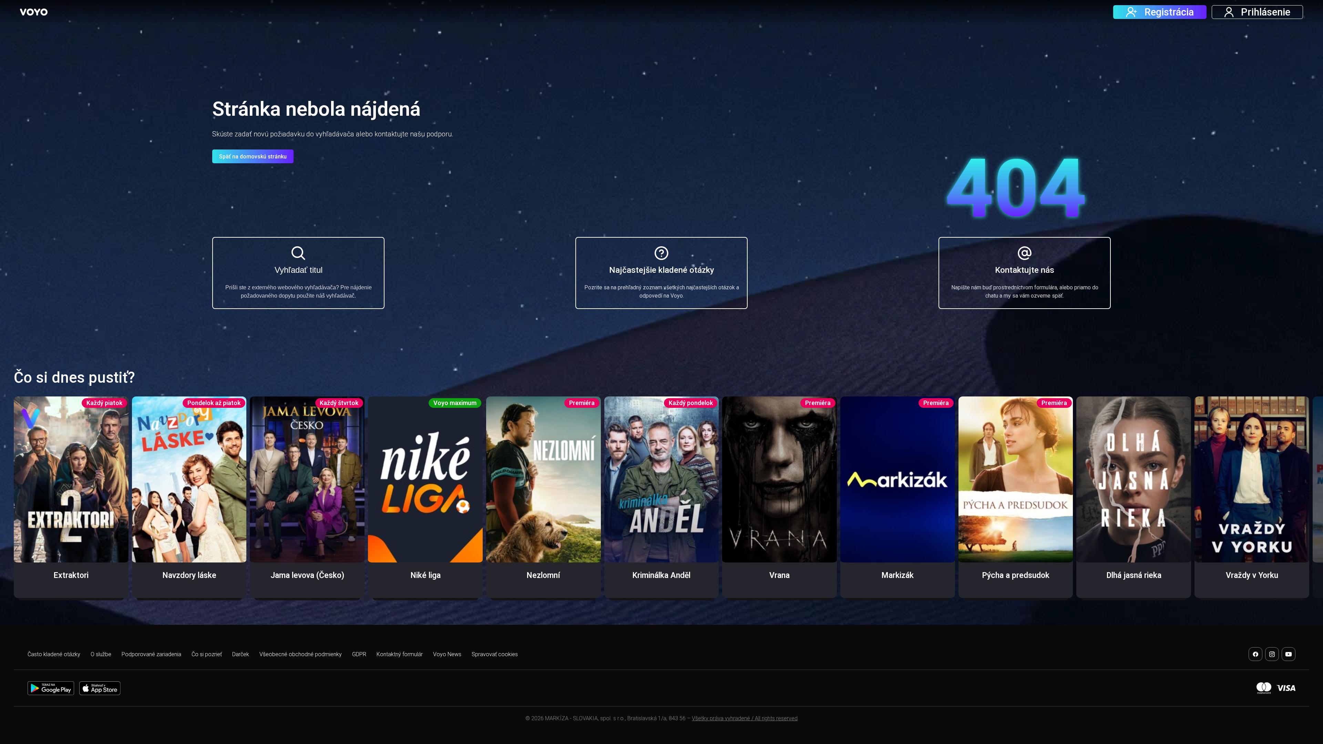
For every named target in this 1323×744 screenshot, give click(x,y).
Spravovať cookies (495, 654)
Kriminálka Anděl (661, 575)
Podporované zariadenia (151, 654)
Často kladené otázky (54, 654)
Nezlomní (543, 575)
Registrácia (1169, 12)
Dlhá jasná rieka (1133, 575)
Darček (240, 654)
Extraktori (71, 575)
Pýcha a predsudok (1015, 575)
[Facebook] (1255, 654)
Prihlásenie (1265, 12)
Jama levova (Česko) (307, 575)
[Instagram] (1272, 654)
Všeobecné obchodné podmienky (300, 654)
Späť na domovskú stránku (253, 156)
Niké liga (425, 575)
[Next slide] (1304, 502)
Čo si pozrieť (207, 654)
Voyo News (447, 654)
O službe (101, 654)
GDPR (359, 654)
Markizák (897, 575)
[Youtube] (1288, 654)
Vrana (779, 575)
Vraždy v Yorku (1252, 575)
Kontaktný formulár (400, 654)
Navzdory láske (189, 575)
